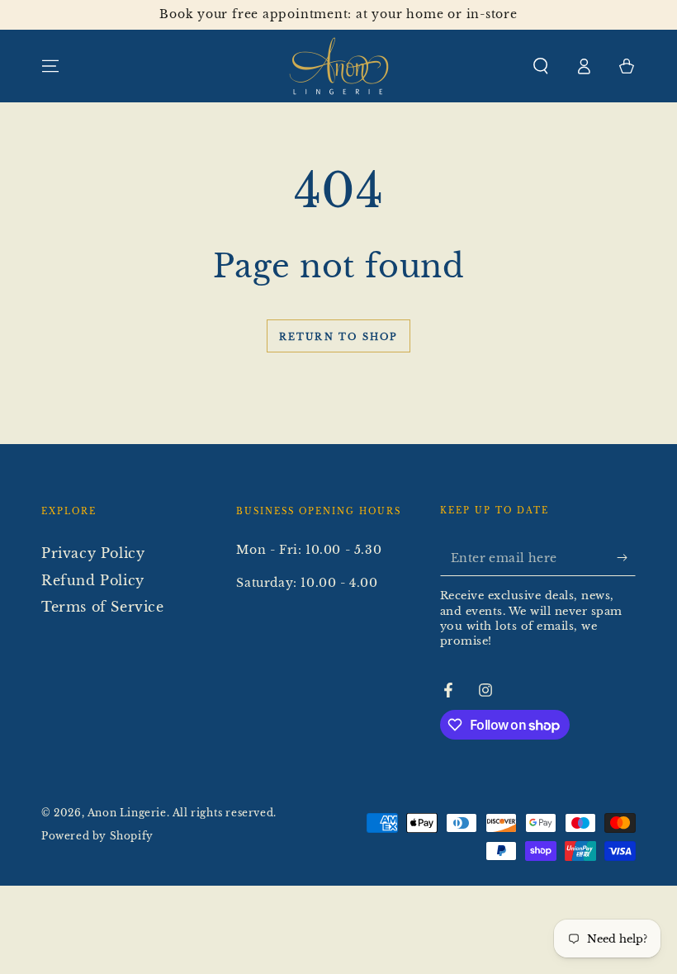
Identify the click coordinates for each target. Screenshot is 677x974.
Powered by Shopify (97, 836)
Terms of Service (102, 606)
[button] (540, 66)
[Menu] (50, 66)
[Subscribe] (626, 557)
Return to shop (339, 337)
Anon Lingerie (127, 812)
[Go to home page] (339, 66)
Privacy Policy (92, 553)
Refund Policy (92, 580)
